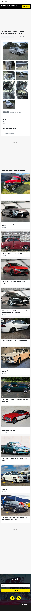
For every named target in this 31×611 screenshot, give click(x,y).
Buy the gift (26, 6)
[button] (9, 65)
